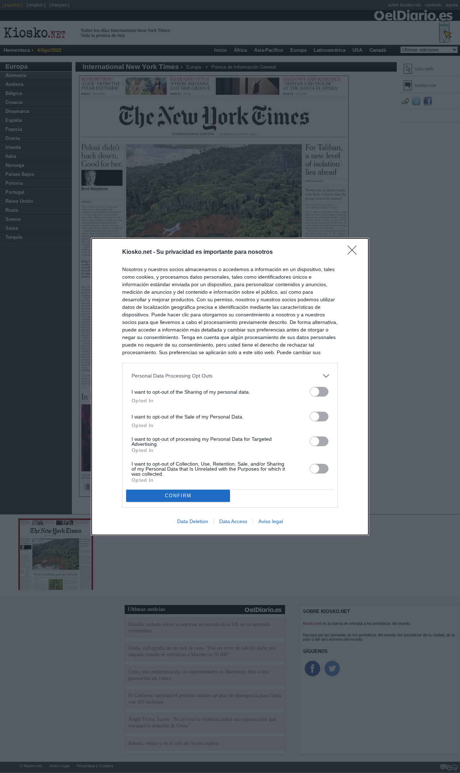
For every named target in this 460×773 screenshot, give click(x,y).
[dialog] (230, 386)
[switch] (319, 392)
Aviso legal (270, 521)
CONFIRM (178, 495)
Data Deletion (192, 521)
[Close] (354, 252)
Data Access (233, 521)
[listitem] (230, 376)
